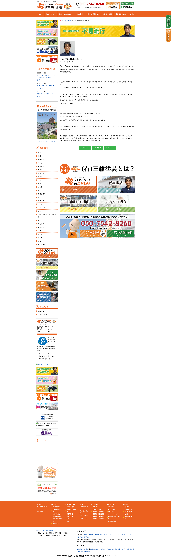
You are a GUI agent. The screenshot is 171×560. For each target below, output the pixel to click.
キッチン (41, 163)
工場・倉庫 (70, 516)
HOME (40, 14)
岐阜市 (40, 197)
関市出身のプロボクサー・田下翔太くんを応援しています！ (46, 77)
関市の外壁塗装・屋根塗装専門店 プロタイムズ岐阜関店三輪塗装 (84, 556)
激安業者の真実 (57, 516)
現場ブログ (111, 511)
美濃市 (40, 231)
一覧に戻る (97, 148)
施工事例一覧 (84, 507)
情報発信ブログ (121, 14)
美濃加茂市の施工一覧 (46, 356)
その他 (40, 190)
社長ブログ (111, 507)
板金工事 (41, 201)
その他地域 (42, 244)
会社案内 (133, 14)
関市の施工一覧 (44, 353)
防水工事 (41, 173)
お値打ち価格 (56, 514)
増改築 (40, 187)
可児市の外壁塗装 (128, 549)
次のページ (110, 148)
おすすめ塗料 (70, 507)
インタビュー (84, 515)
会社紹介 (41, 311)
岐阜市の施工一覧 (45, 359)
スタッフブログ (112, 509)
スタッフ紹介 (42, 315)
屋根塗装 (41, 166)
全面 (39, 152)
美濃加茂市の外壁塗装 (97, 549)
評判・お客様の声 (93, 14)
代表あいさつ (128, 509)
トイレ (40, 177)
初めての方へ (50, 14)
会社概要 (127, 507)
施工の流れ (56, 523)
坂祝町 (40, 238)
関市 (39, 183)
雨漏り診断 (70, 514)
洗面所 (40, 180)
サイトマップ (40, 511)
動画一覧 (95, 507)
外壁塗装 (41, 159)
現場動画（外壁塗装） (98, 511)
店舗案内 (127, 514)
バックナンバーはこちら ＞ (47, 141)
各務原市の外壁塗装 (114, 549)
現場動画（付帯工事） (98, 516)
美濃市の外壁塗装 (83, 549)
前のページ (85, 148)
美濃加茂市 (42, 194)
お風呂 (40, 170)
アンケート (84, 518)
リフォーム (42, 208)
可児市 (86, 537)
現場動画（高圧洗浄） (98, 518)
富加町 (40, 234)
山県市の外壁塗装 (84, 551)
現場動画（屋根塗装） (98, 514)
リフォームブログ (112, 514)
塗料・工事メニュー (66, 14)
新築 (39, 156)
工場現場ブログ (112, 521)
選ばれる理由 (56, 507)
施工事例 (80, 14)
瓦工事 (40, 204)
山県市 (130, 535)
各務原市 (41, 224)
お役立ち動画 (107, 14)
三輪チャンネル (97, 509)
